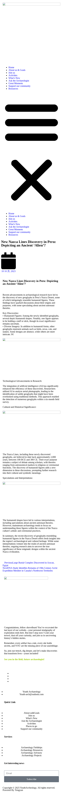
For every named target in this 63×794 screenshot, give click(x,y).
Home (11, 67)
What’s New (14, 78)
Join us (11, 72)
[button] (31, 151)
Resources (13, 88)
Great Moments (15, 83)
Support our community (19, 86)
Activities (12, 75)
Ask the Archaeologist (18, 80)
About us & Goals (16, 70)
